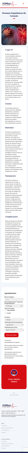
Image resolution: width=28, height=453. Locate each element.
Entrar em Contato (11, 335)
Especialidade (11, 310)
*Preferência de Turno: (11, 327)
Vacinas (3, 432)
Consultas (4, 425)
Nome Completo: (9, 297)
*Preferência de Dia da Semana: (13, 322)
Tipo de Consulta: (9, 308)
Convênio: (7, 317)
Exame (9, 313)
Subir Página (14, 395)
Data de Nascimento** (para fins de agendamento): (13, 302)
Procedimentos (5, 430)
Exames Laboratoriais (7, 428)
